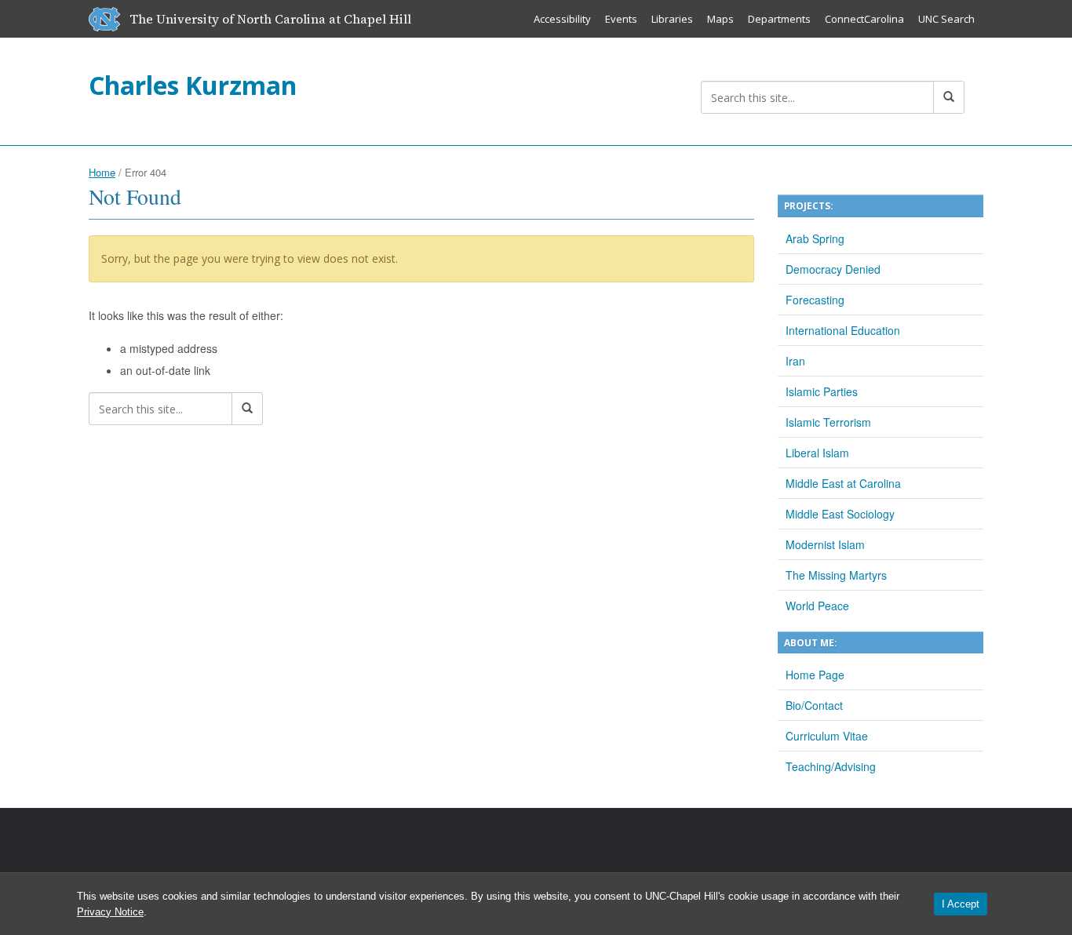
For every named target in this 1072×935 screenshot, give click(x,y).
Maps (720, 19)
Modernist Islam (825, 544)
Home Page (815, 674)
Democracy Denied (833, 269)
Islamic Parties (822, 391)
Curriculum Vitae (827, 736)
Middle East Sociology (840, 514)
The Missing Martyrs (836, 575)
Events (621, 19)
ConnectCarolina (864, 19)
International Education (843, 330)
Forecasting (815, 299)
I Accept (960, 904)
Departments (779, 19)
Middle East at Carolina (843, 483)
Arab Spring (815, 238)
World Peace (817, 605)
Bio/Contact (814, 705)
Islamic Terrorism (828, 422)
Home (102, 172)
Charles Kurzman (193, 85)
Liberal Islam (817, 452)
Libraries (672, 19)
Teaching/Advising (831, 766)
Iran (795, 361)
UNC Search (946, 19)
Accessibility (562, 19)
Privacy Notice (110, 912)
